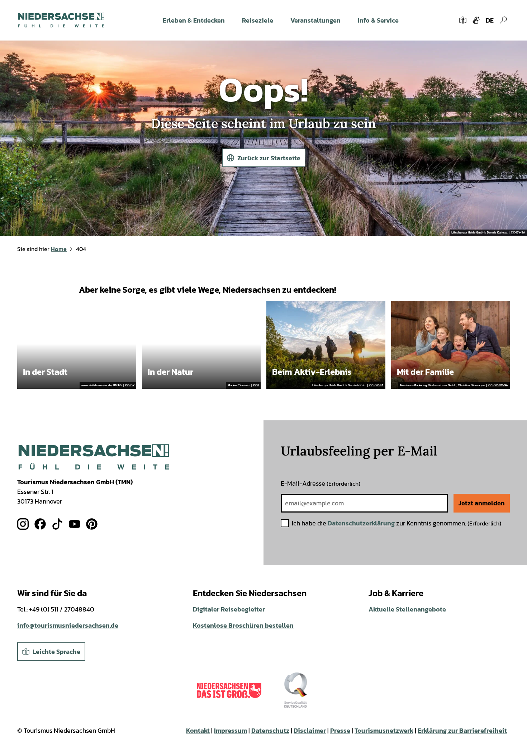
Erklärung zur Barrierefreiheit (462, 730)
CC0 (256, 385)
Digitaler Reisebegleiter (229, 609)
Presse (340, 730)
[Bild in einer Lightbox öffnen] (93, 457)
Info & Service (378, 20)
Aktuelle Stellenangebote (407, 609)
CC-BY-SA (518, 232)
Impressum (230, 730)
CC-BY (129, 385)
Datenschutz (270, 730)
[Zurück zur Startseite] (61, 20)
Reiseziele (257, 20)
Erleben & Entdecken (194, 20)
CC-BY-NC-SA (498, 385)
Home (59, 249)
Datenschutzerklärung (361, 523)
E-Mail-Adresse (320, 483)
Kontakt (198, 730)
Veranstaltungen (315, 20)
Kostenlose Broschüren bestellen (243, 625)
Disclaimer (310, 730)
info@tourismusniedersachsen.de (67, 625)
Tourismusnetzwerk (384, 730)
